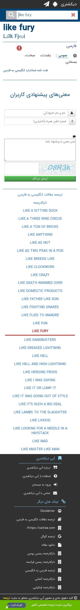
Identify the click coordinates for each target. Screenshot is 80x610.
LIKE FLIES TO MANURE (40, 315)
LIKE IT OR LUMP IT (40, 388)
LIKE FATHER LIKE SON (40, 299)
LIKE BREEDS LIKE (40, 259)
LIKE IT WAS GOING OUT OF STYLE (40, 396)
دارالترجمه (40, 202)
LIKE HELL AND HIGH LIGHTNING (40, 364)
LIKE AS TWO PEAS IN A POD (40, 250)
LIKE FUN (40, 323)
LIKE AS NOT (40, 242)
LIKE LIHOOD (40, 420)
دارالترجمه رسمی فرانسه (40, 562)
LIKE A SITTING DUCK (40, 210)
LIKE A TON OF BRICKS (40, 226)
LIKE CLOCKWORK (40, 267)
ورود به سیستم (41, 484)
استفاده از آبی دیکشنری (37, 476)
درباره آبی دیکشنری (39, 467)
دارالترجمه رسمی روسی (41, 553)
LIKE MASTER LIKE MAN (40, 449)
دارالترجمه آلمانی (45, 579)
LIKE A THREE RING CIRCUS (40, 218)
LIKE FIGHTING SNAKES (40, 307)
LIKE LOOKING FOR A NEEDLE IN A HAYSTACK (40, 431)
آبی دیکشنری (45, 458)
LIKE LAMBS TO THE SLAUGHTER (40, 412)
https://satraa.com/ (41, 528)
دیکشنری (68, 4)
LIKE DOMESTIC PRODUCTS (40, 291)
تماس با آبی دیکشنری (37, 493)
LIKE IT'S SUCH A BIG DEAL (40, 404)
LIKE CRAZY (40, 275)
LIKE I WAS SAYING (40, 380)
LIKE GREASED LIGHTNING (40, 348)
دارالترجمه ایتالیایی (44, 587)
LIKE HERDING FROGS (40, 372)
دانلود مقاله (48, 545)
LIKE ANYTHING (40, 234)
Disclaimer (48, 511)
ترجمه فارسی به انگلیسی (40, 570)
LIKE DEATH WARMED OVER (40, 283)
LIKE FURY (40, 331)
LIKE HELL (40, 356)
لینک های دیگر (47, 501)
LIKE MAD (40, 441)
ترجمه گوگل (48, 536)
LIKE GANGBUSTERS (40, 340)
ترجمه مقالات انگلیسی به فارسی (40, 194)
